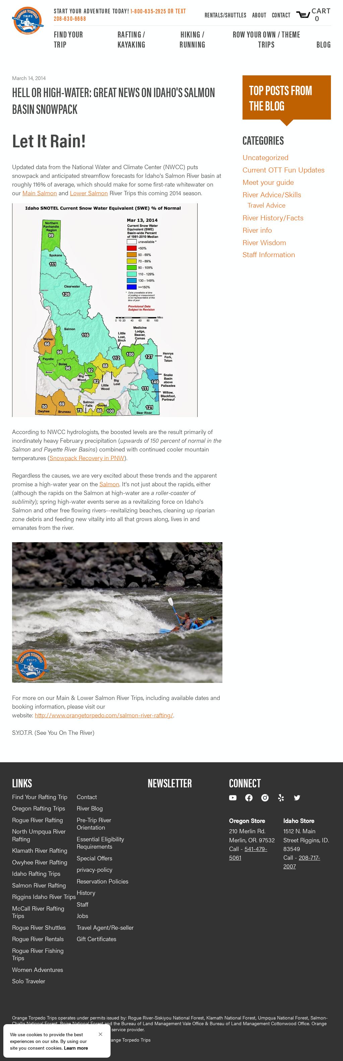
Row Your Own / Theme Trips (266, 39)
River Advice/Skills (272, 194)
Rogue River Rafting (37, 820)
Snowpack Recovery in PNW (87, 457)
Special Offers (94, 858)
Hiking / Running (192, 39)
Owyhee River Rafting (39, 862)
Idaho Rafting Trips (36, 873)
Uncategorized (265, 157)
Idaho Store (299, 820)
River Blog (90, 808)
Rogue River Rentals (38, 938)
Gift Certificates (96, 938)
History (86, 892)
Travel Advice (266, 205)
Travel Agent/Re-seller (105, 927)
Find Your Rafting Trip (39, 796)
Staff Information (269, 254)
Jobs (82, 915)
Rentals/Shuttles (226, 14)
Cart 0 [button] (321, 14)
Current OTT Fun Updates (284, 169)
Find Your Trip (68, 39)
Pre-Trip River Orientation (94, 824)
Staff (82, 904)
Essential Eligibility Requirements (100, 843)
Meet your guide (268, 181)
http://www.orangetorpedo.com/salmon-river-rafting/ (104, 715)
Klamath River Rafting (39, 850)
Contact (281, 14)
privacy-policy (94, 869)
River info (257, 229)
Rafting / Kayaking (132, 39)
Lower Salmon (89, 193)
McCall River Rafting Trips (38, 912)
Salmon (109, 484)
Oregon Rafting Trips (38, 808)
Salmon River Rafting (39, 885)
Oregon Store (247, 820)
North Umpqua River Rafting (39, 835)
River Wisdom (264, 242)
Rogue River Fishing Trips (38, 954)
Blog (324, 44)
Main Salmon (39, 193)
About (259, 14)
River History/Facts (273, 217)
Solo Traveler (28, 981)
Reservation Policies (102, 881)
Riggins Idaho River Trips (44, 896)
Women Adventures (37, 969)
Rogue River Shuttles (39, 927)
